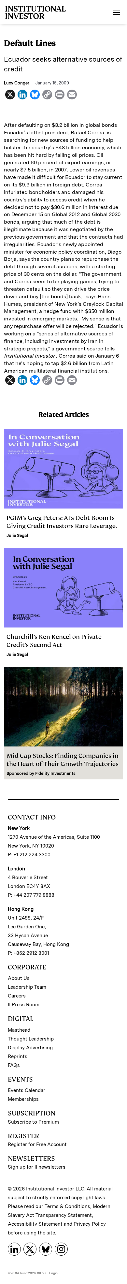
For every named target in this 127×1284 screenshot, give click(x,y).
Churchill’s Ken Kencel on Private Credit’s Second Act (54, 641)
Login (53, 1273)
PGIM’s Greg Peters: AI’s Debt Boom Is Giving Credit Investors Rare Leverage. (62, 522)
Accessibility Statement (35, 1224)
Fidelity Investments (55, 773)
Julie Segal (17, 535)
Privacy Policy (90, 1224)
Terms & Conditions (67, 1206)
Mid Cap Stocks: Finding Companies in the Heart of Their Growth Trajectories (63, 760)
